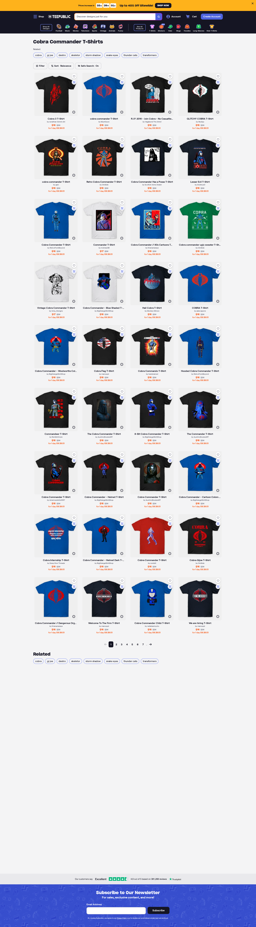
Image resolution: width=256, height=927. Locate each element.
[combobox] (115, 16)
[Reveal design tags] (73, 112)
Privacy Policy (122, 918)
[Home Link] (59, 16)
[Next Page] (150, 644)
